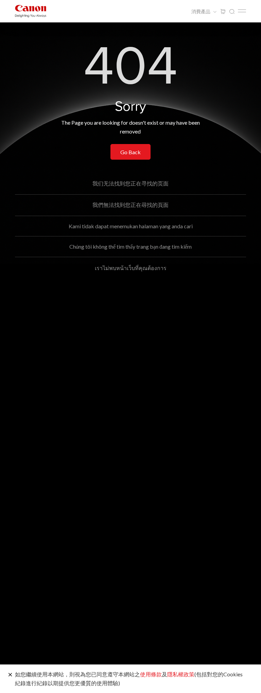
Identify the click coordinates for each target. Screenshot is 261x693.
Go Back (130, 152)
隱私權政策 (180, 674)
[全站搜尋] (231, 12)
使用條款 (151, 674)
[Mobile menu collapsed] (242, 11)
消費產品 (201, 11)
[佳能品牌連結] (30, 11)
